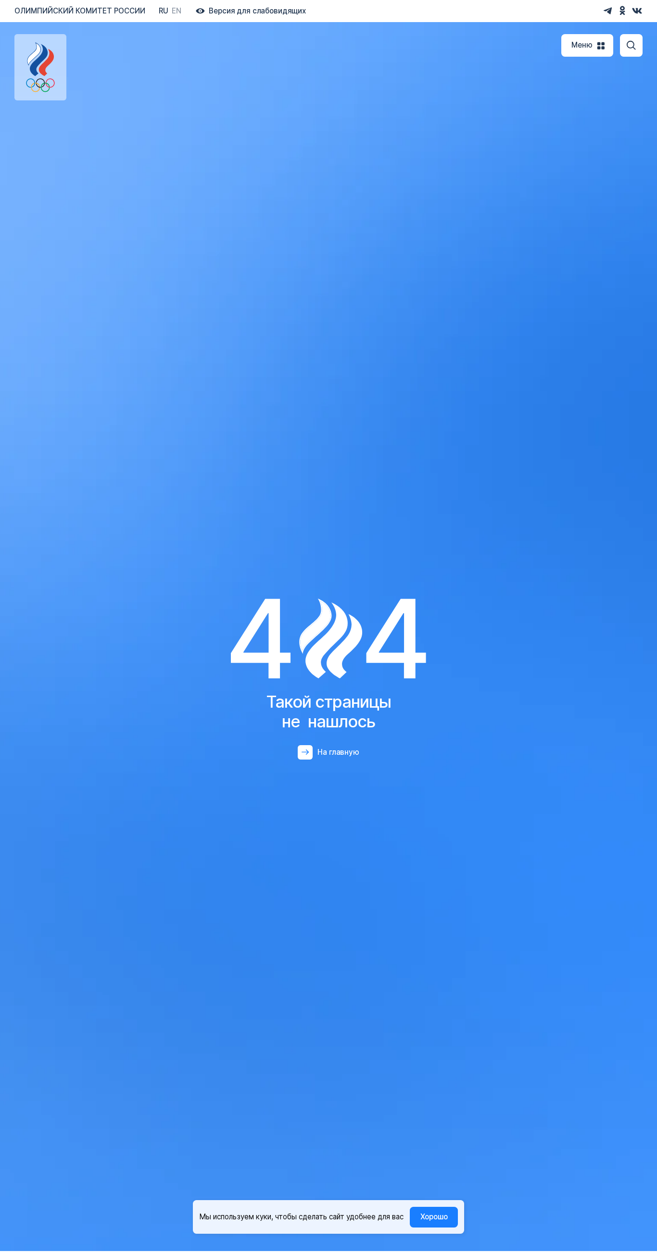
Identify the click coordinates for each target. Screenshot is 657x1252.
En (176, 10)
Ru (163, 10)
